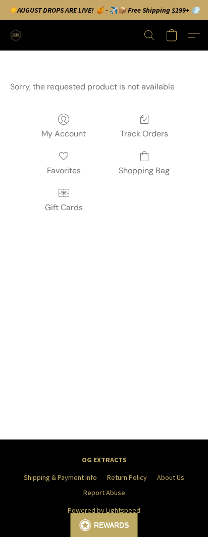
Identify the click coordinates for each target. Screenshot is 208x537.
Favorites (64, 170)
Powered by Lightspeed (104, 510)
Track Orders (144, 133)
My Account (63, 133)
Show (104, 525)
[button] (17, 35)
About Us (170, 477)
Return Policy (127, 477)
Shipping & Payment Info (60, 477)
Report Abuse (104, 492)
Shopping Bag (144, 170)
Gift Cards (64, 207)
